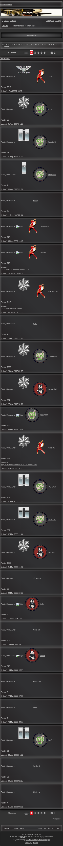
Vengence (44, 226)
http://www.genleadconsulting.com (15, 269)
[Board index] (31, 12)
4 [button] (41, 53)
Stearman (52, 175)
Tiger (50, 76)
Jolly (42, 604)
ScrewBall (52, 389)
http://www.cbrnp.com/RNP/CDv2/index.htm (19, 465)
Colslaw (51, 448)
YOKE (42, 656)
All (3, 44)
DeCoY (51, 740)
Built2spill (37, 681)
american (52, 519)
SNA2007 (44, 415)
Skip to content (6, 5)
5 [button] (44, 53)
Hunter (43, 252)
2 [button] (35, 53)
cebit (35, 707)
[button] (26, 53)
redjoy (50, 109)
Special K (52, 142)
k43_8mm (52, 487)
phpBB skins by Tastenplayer (38, 840)
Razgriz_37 (53, 291)
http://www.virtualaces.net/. (12, 308)
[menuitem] (6, 21)
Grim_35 (36, 630)
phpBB (22, 837)
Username (5, 59)
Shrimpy (36, 792)
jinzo (35, 324)
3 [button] (38, 53)
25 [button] (52, 53)
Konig (35, 200)
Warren (51, 552)
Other (6, 46)
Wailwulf (36, 766)
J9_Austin (37, 578)
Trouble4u (52, 356)
